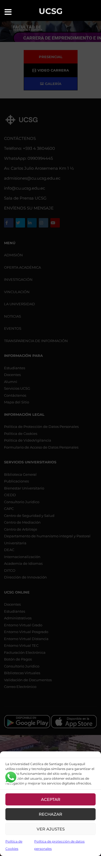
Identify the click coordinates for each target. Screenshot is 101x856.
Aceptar (50, 799)
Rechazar (50, 814)
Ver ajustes (51, 829)
